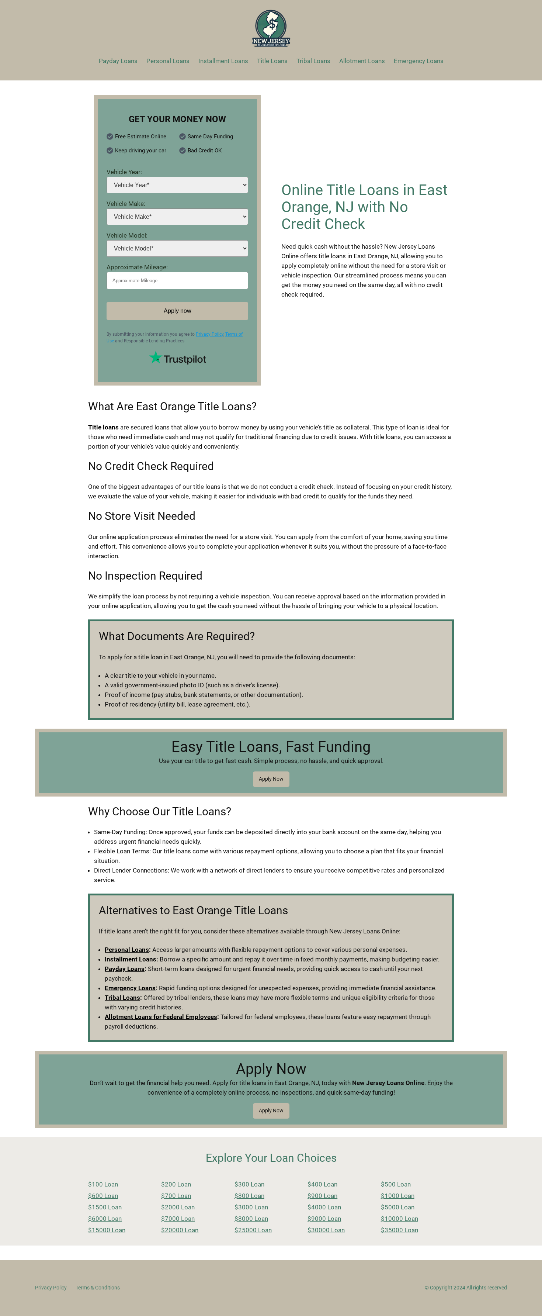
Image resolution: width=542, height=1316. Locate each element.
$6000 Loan (105, 1218)
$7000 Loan (178, 1218)
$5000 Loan (397, 1207)
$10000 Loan (399, 1218)
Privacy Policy (209, 334)
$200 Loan (176, 1184)
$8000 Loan (251, 1218)
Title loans (103, 427)
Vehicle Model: (127, 235)
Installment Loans (130, 959)
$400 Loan (322, 1184)
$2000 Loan (178, 1207)
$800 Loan (249, 1195)
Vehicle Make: (126, 203)
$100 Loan (103, 1184)
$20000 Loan (179, 1230)
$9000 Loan (324, 1218)
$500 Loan (396, 1184)
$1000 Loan (397, 1195)
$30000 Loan (326, 1230)
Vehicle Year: (124, 172)
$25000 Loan (253, 1230)
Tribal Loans (122, 997)
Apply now (177, 311)
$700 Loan (176, 1195)
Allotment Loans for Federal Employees (161, 1016)
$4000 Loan (324, 1207)
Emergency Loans (130, 988)
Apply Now (271, 779)
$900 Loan (322, 1195)
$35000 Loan (399, 1230)
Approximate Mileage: (137, 267)
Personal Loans (127, 949)
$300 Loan (249, 1184)
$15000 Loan (106, 1230)
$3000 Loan (251, 1207)
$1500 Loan (105, 1207)
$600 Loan (103, 1195)
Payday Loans (125, 969)
